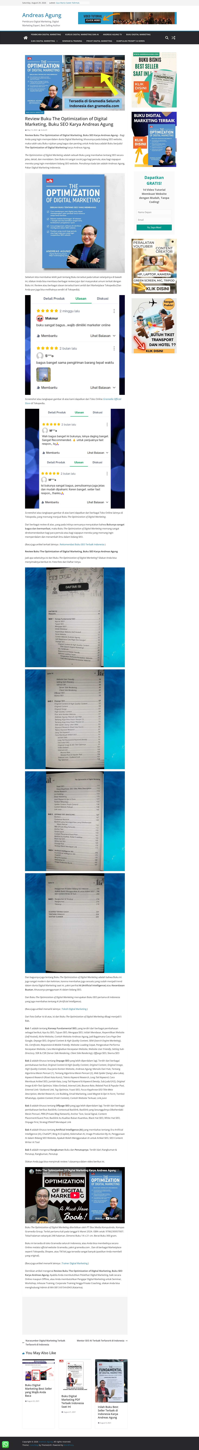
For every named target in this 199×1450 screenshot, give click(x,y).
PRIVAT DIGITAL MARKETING (99, 41)
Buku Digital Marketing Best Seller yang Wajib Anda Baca (38, 1390)
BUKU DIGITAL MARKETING (138, 34)
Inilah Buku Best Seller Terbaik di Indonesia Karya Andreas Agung (108, 1412)
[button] (56, 41)
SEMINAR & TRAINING (72, 41)
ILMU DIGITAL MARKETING (43, 41)
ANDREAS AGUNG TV (112, 34)
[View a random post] (173, 38)
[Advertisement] (75, 1316)
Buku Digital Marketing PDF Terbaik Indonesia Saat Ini (72, 1401)
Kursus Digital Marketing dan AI (82, 34)
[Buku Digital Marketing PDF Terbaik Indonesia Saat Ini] (75, 1361)
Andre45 (44, 130)
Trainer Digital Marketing (75, 1263)
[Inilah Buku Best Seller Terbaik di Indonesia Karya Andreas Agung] (111, 1361)
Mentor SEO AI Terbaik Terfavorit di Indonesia (100, 1340)
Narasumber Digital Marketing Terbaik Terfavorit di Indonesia (45, 1342)
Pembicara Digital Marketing (46, 34)
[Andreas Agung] (25, 38)
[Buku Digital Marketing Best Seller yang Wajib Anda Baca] (38, 1361)
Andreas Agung (41, 15)
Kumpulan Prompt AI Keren (130, 41)
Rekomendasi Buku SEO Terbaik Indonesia (82, 544)
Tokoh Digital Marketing (74, 1008)
